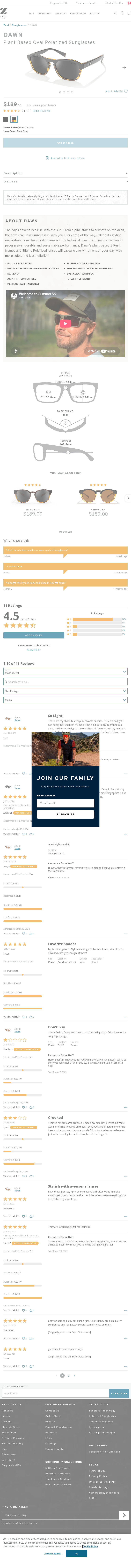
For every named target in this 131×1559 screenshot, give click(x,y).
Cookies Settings (52, 1553)
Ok (76, 1553)
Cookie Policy (90, 1546)
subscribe (65, 814)
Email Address (46, 795)
